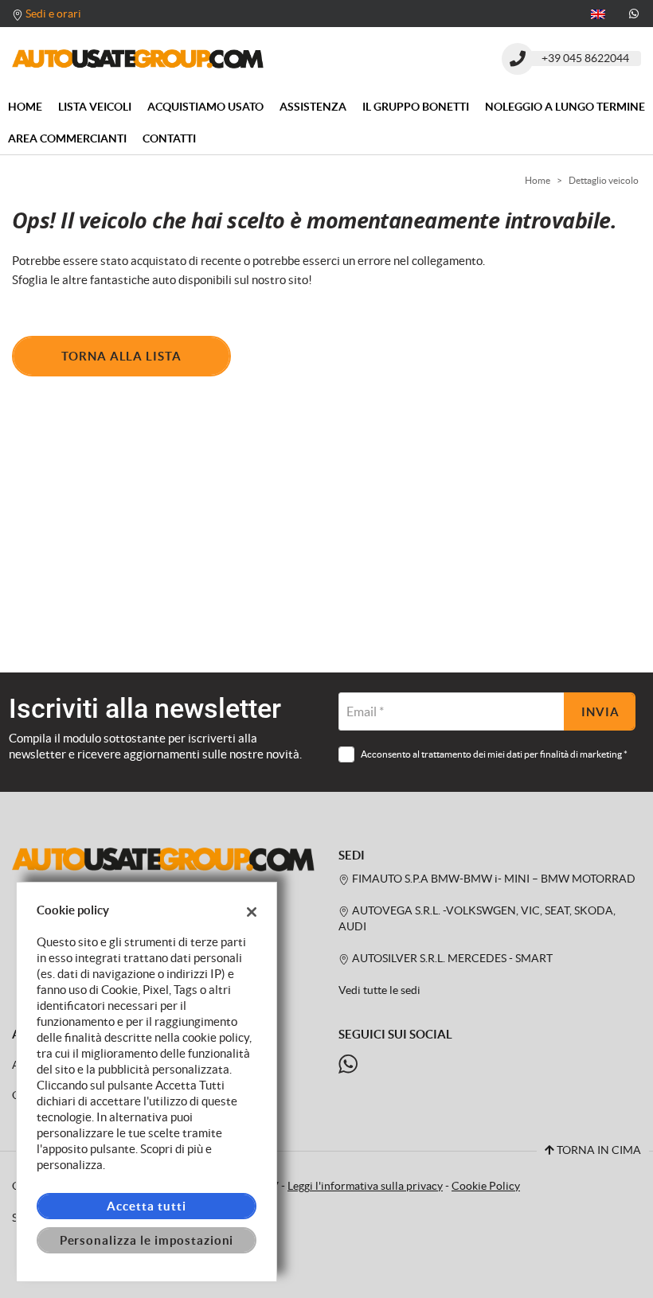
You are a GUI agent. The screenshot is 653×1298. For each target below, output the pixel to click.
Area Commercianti (67, 138)
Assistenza (313, 106)
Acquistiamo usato (205, 106)
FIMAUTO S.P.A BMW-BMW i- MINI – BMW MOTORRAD (492, 879)
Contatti (169, 138)
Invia (600, 712)
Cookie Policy (486, 1186)
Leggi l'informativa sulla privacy (365, 1186)
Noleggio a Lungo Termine (565, 106)
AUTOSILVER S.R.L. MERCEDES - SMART (451, 959)
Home (25, 106)
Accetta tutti (146, 1206)
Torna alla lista (121, 356)
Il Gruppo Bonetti (415, 106)
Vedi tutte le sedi (379, 990)
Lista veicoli (94, 106)
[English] (598, 12)
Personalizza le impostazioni (147, 1240)
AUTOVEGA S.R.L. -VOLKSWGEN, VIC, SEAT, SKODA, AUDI (477, 919)
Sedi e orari (53, 13)
